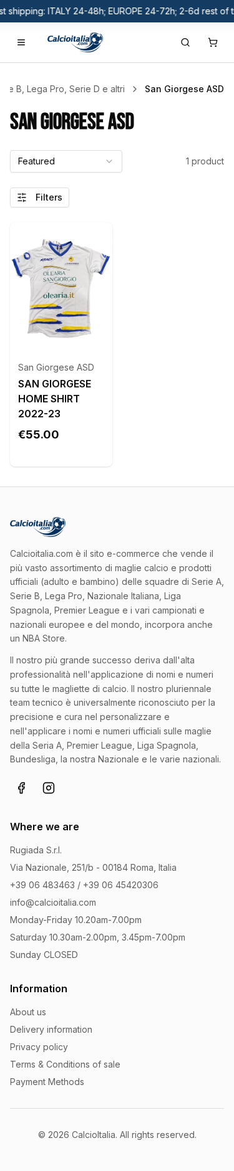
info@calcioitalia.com (53, 902)
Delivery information (51, 1029)
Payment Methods (47, 1081)
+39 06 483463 (42, 884)
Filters (49, 197)
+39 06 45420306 (120, 884)
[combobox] (66, 161)
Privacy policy (39, 1046)
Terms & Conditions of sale (65, 1064)
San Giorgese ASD (56, 367)
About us (28, 1012)
